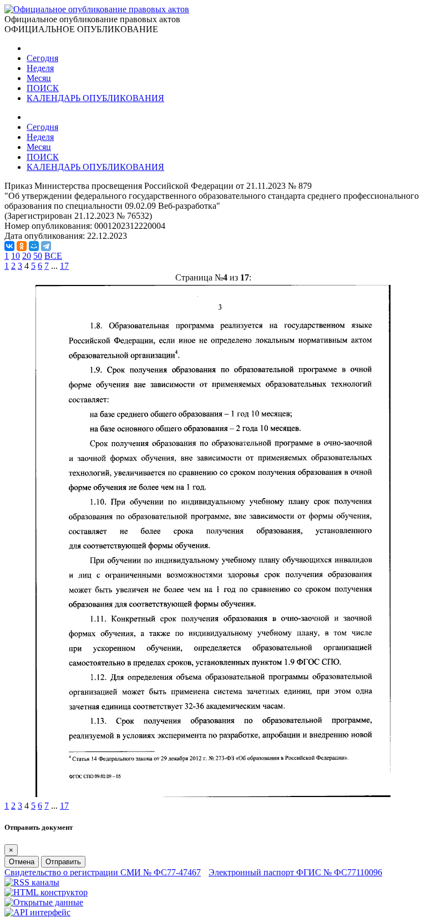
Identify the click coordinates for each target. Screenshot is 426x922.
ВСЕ (53, 255)
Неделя (40, 68)
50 (37, 255)
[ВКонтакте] (9, 246)
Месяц (39, 78)
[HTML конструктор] (46, 892)
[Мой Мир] (34, 246)
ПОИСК (43, 88)
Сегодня (42, 58)
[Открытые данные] (43, 902)
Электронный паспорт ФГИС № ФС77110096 (295, 872)
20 (26, 255)
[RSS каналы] (31, 882)
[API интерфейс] (37, 912)
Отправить (63, 862)
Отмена (21, 862)
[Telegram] (46, 246)
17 (64, 265)
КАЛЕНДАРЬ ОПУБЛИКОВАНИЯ (95, 98)
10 (15, 255)
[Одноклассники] (22, 246)
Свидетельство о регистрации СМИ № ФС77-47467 (102, 872)
